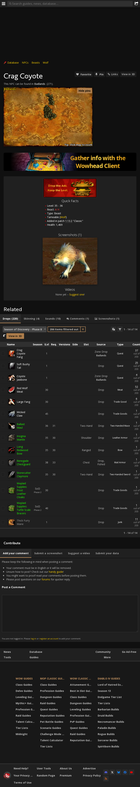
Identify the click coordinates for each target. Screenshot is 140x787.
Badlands (39, 84)
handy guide (56, 571)
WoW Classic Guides (81, 678)
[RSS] (106, 778)
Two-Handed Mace (120, 425)
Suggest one (76, 294)
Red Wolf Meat (22, 389)
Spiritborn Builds (108, 746)
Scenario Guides (50, 728)
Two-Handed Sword (120, 474)
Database (13, 62)
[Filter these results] (120, 329)
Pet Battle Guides (51, 721)
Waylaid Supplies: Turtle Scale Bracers (24, 508)
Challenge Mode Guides (53, 734)
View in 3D (128, 74)
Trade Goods (120, 413)
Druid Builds (105, 715)
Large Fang (23, 401)
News (7, 652)
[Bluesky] (118, 772)
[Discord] (106, 772)
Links (114, 74)
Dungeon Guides (51, 697)
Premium (66, 775)
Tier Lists (22, 728)
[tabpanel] (70, 430)
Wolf (45, 62)
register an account (48, 638)
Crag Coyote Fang (21, 353)
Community (103, 652)
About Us (66, 768)
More (107, 657)
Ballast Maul (21, 425)
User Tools (44, 768)
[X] (112, 772)
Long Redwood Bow (22, 450)
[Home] (7, 778)
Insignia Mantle (21, 437)
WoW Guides (24, 678)
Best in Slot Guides (81, 691)
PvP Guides (77, 721)
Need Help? (21, 768)
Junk (120, 522)
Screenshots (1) (70, 235)
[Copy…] (113, 329)
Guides (34, 657)
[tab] (10, 318)
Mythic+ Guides (26, 703)
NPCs (25, 62)
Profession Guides (26, 709)
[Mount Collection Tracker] (70, 162)
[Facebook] (125, 772)
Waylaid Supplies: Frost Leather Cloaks (22, 490)
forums (46, 579)
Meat (120, 389)
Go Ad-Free (129, 652)
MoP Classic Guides (53, 678)
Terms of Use (23, 782)
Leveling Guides (26, 697)
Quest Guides (49, 709)
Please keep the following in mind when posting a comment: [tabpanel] (44, 600)
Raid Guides (23, 715)
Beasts (36, 62)
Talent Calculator (26, 721)
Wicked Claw (21, 413)
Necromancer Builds (111, 721)
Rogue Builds (106, 734)
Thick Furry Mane (23, 522)
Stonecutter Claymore (24, 474)
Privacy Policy (92, 775)
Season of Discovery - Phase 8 (23, 329)
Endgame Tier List (110, 697)
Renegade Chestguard (23, 462)
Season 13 (104, 691)
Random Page (46, 775)
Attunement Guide (81, 684)
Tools (7, 657)
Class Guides (24, 684)
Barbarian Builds (108, 709)
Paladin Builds (107, 728)
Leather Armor (120, 437)
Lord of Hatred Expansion (111, 684)
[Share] (136, 3)
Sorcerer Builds (107, 740)
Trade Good (120, 401)
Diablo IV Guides (109, 678)
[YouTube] (131, 772)
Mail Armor (120, 462)
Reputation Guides (52, 715)
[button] (47, 117)
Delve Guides (24, 691)
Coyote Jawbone (22, 377)
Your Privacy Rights (24, 775)
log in (33, 638)
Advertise (89, 768)
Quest (120, 353)
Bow (120, 450)
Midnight (22, 734)
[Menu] (3, 3)
